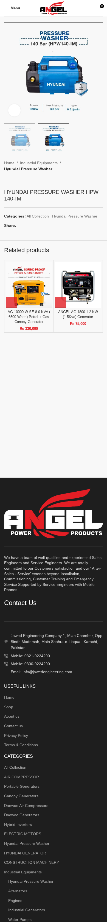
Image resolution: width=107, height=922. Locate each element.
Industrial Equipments (39, 163)
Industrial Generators (26, 910)
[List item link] (53, 656)
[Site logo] (53, 7)
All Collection (38, 216)
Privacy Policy (16, 735)
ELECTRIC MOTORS (22, 834)
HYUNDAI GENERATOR (25, 853)
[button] (11, 302)
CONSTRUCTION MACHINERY (31, 862)
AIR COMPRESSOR (21, 777)
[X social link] (25, 225)
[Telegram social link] (44, 225)
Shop (8, 707)
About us (11, 716)
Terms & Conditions (21, 745)
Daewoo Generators (21, 815)
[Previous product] (7, 180)
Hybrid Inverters (18, 824)
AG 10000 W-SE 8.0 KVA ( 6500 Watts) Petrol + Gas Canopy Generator (29, 317)
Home (9, 163)
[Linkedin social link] (38, 225)
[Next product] (18, 180)
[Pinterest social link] (32, 225)
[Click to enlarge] (14, 110)
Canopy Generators (21, 796)
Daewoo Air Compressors (26, 805)
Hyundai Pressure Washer (28, 169)
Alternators (17, 891)
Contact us (13, 726)
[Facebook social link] (19, 225)
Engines (15, 900)
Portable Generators (22, 786)
